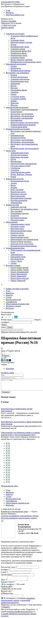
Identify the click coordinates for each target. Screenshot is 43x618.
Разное (13, 177)
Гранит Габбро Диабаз (20, 270)
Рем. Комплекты (17, 259)
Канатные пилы (17, 233)
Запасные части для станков (22, 244)
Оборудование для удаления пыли (24, 239)
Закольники (15, 84)
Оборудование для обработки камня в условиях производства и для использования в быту (20, 434)
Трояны (14, 101)
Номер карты (6, 320)
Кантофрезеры (16, 120)
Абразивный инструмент (16, 64)
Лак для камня (16, 211)
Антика (14, 66)
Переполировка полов (20, 237)
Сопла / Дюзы (16, 261)
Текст (4, 580)
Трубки (13, 263)
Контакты (10, 13)
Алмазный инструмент (15, 34)
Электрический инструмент (17, 107)
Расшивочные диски (19, 55)
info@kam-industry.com (15, 15)
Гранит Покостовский (19, 268)
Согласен (4, 616)
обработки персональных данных (18, 599)
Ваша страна (6, 314)
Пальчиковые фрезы (19, 90)
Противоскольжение (19, 200)
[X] (10, 360)
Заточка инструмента (19, 77)
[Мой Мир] (7, 360)
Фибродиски (16, 68)
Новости (9, 295)
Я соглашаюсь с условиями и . (18, 600)
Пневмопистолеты (18, 138)
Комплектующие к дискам (21, 42)
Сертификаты (11, 302)
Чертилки (14, 103)
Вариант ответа (8, 582)
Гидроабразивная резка (15, 248)
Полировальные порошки (21, 198)
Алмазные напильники (20, 79)
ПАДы (13, 159)
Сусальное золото (18, 97)
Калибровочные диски (20, 47)
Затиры (13, 45)
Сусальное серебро (18, 99)
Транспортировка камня (20, 172)
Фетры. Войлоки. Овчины (21, 174)
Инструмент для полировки (22, 114)
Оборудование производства (17, 304)
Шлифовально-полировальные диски (26, 62)
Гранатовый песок (18, 257)
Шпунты (14, 105)
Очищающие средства (20, 213)
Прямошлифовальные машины (23, 125)
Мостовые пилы (17, 229)
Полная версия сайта (9, 486)
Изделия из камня (13, 265)
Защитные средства (18, 207)
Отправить (6, 392)
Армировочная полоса (20, 153)
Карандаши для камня (19, 157)
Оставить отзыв (7, 373)
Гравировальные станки (20, 224)
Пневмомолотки (17, 135)
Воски (13, 185)
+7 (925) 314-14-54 (8, 25)
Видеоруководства (13, 300)
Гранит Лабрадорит (18, 276)
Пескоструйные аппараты (21, 242)
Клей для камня (17, 190)
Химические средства (15, 179)
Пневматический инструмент (18, 129)
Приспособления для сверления (23, 164)
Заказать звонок (7, 27)
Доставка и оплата (13, 306)
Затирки (14, 187)
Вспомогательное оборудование (24, 246)
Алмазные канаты (18, 49)
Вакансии (10, 293)
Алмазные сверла (18, 58)
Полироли (15, 216)
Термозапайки (16, 203)
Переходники (16, 161)
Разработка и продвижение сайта (14, 511)
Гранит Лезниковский (19, 272)
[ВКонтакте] (2, 360)
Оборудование (12, 222)
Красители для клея (19, 194)
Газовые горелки (17, 235)
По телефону (8, 584)
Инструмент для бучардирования (24, 109)
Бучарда (14, 75)
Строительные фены (19, 127)
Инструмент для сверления (22, 118)
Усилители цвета (17, 220)
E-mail (4, 572)
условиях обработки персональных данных (18, 614)
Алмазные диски (17, 40)
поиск (3, 327)
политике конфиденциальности (19, 612)
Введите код (6, 591)
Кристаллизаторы (18, 196)
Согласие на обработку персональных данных (20, 516)
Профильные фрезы (19, 53)
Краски (13, 86)
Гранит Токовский (18, 281)
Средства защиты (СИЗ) (20, 166)
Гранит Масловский (19, 274)
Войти (4, 325)
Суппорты (15, 170)
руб (10, 351)
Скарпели (15, 92)
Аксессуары (11, 151)
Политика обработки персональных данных (19, 518)
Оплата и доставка (8, 21)
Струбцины (15, 168)
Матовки (14, 88)
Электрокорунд (17, 255)
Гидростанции (16, 112)
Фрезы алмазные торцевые (21, 60)
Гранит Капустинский (20, 278)
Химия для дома (12, 205)
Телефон (5, 570)
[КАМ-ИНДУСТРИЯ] (10, 2)
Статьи (8, 297)
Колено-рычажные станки (21, 231)
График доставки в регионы (17, 289)
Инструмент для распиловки (22, 116)
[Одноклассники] (5, 360)
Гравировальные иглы (20, 81)
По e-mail (20, 584)
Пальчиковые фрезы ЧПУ (21, 51)
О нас (8, 10)
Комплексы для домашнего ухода (24, 209)
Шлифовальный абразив (20, 71)
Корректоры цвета (18, 192)
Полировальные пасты (20, 181)
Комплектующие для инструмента (24, 122)
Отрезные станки (18, 226)
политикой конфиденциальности (15, 601)
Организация (6, 575)
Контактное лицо (8, 567)
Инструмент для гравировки (17, 73)
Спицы (13, 94)
